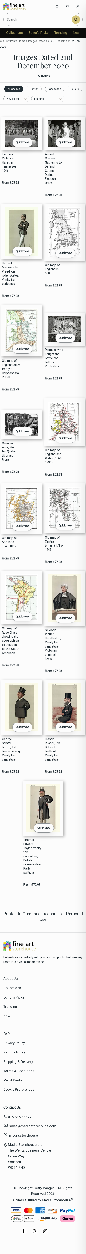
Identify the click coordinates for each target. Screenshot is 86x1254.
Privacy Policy (14, 1043)
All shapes (14, 88)
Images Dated (37, 41)
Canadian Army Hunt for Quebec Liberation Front (9, 451)
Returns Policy (14, 1052)
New (76, 33)
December (63, 41)
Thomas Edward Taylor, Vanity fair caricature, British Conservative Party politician (32, 856)
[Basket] (67, 6)
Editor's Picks (39, 33)
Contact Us (12, 1107)
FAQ (6, 1034)
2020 (51, 41)
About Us (10, 978)
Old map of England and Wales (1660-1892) (54, 456)
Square (75, 88)
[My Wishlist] (57, 6)
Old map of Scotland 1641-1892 (9, 542)
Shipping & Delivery (18, 1062)
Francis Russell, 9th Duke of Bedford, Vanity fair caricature (52, 749)
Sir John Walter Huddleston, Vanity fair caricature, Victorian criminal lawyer (53, 644)
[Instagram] (45, 1233)
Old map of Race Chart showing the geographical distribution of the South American (10, 641)
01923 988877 (20, 1117)
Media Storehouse (56, 1200)
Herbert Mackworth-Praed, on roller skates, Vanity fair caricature (10, 274)
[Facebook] (23, 1233)
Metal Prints (12, 1080)
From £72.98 (10, 183)
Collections (14, 33)
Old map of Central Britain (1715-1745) (54, 544)
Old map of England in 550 (52, 269)
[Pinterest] (34, 1233)
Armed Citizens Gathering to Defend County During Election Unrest (53, 169)
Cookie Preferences (18, 1089)
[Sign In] (78, 6)
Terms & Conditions (18, 1071)
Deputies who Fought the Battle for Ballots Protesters (54, 358)
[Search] (76, 19)
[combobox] (38, 19)
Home (21, 41)
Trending (60, 33)
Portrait (34, 88)
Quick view (22, 142)
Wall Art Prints (8, 41)
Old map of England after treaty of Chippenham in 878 (11, 369)
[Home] (17, 6)
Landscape (54, 88)
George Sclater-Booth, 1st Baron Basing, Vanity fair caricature (11, 749)
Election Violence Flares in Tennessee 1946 (9, 163)
